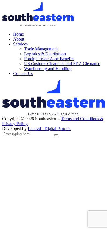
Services (20, 44)
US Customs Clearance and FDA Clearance (62, 63)
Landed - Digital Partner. (49, 128)
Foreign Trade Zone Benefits (49, 58)
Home (18, 34)
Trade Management (41, 49)
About (18, 39)
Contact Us (23, 73)
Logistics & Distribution (45, 53)
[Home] (53, 113)
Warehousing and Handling (48, 68)
